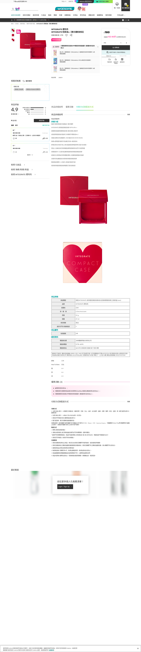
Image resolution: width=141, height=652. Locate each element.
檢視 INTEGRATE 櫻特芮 (21, 175)
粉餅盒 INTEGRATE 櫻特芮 (33, 89)
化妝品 (43, 15)
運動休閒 (91, 15)
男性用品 (83, 15)
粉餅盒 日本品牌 (19, 89)
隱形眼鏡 (108, 15)
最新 (16, 125)
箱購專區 (100, 15)
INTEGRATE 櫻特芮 (59, 29)
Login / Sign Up (64, 487)
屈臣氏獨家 (26, 15)
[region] (70, 648)
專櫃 (55, 15)
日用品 (75, 15)
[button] (125, 5)
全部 (12, 125)
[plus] (126, 43)
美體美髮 (67, 15)
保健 (60, 15)
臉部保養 (36, 15)
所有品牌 (120, 15)
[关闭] (138, 648)
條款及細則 (63, 53)
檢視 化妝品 (16, 165)
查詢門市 (71, 1)
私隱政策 (51, 650)
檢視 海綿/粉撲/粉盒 (20, 170)
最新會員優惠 (15, 15)
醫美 (49, 15)
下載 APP (63, 1)
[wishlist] (66, 35)
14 (68, 415)
